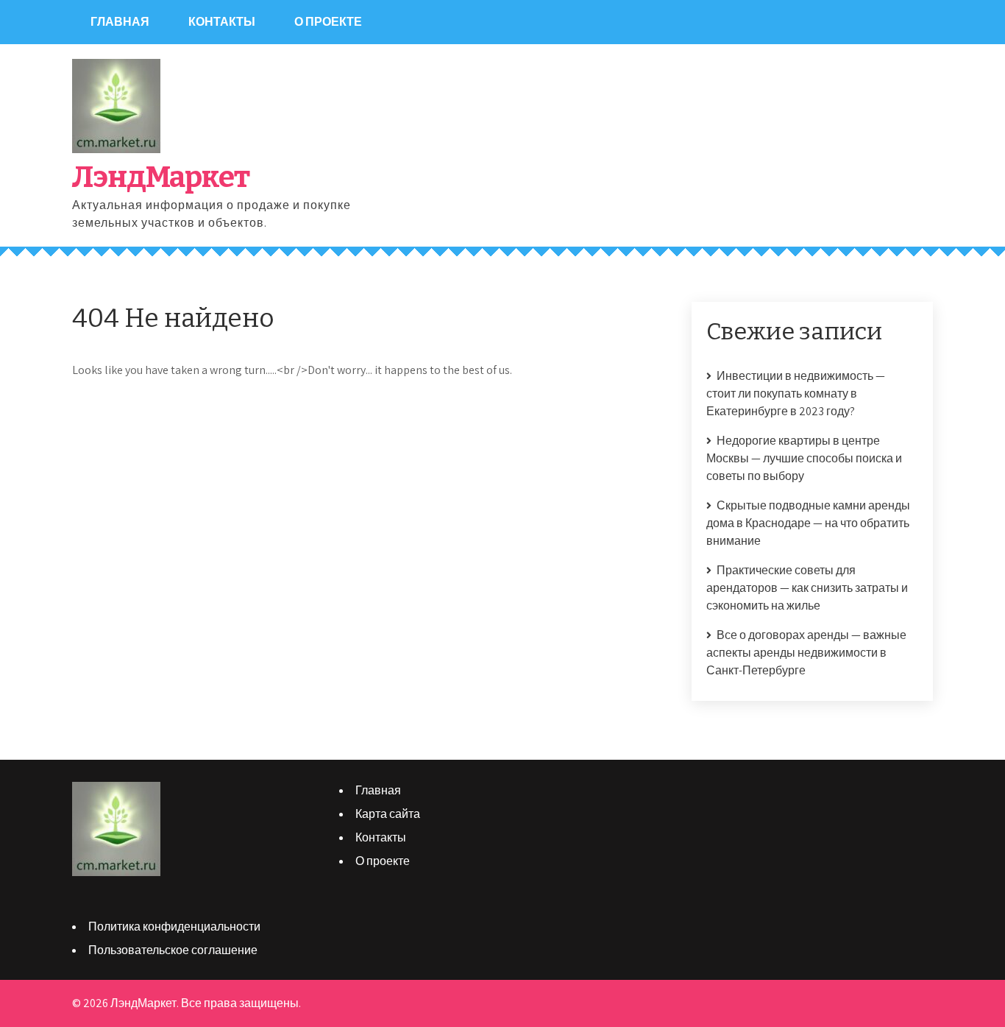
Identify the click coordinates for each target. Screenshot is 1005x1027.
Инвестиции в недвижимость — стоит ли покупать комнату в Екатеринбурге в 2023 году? (795, 393)
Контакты (221, 21)
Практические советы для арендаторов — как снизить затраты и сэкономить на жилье (807, 587)
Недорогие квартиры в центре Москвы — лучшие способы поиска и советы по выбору (804, 458)
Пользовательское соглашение (173, 950)
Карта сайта (387, 814)
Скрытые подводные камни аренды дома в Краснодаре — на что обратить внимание (808, 523)
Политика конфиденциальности (174, 926)
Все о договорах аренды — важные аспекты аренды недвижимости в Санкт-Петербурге (806, 652)
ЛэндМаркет (160, 177)
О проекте (328, 21)
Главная (119, 21)
